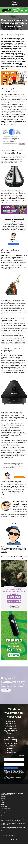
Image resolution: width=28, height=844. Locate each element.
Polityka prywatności (6, 808)
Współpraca (4, 812)
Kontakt (3, 804)
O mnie (2, 802)
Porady (17, 34)
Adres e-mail (7, 757)
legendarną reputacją (18, 226)
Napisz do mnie (21, 508)
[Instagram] (13, 839)
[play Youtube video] (14, 78)
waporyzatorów (4, 549)
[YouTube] (16, 839)
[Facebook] (11, 839)
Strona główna (4, 34)
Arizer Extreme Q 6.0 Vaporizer (13, 425)
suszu (9, 262)
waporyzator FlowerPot (16, 483)
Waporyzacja (11, 34)
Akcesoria (3, 798)
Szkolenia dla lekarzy (6, 810)
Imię (5, 762)
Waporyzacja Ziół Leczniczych (8, 514)
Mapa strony (4, 806)
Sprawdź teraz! (13, 244)
